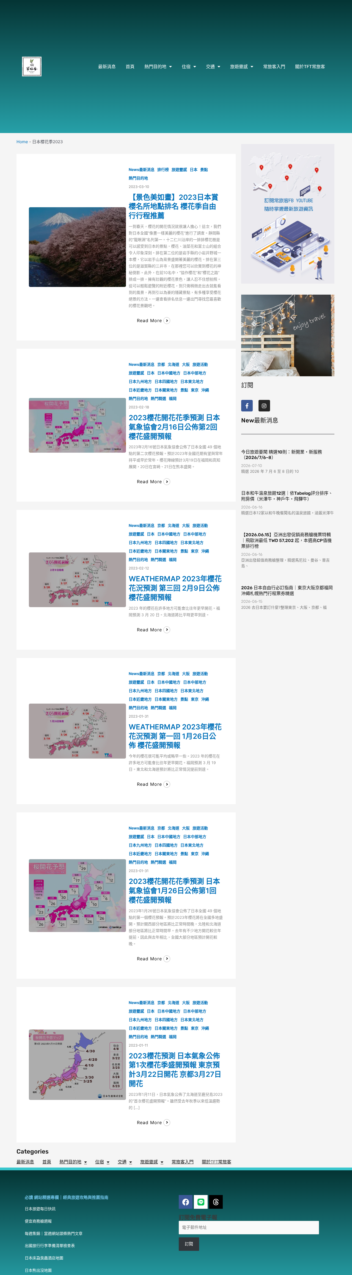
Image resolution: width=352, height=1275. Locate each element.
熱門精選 (158, 398)
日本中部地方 (194, 372)
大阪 (186, 364)
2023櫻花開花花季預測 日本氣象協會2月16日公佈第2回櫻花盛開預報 (174, 427)
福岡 (173, 398)
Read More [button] (149, 320)
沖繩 (205, 390)
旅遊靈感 (239, 66)
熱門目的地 (155, 66)
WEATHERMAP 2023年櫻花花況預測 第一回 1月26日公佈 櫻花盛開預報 (175, 736)
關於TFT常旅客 (310, 66)
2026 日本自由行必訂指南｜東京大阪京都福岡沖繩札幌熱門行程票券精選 (287, 590)
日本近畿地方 (140, 390)
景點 (204, 169)
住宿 (186, 66)
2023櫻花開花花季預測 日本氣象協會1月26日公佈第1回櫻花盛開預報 (174, 890)
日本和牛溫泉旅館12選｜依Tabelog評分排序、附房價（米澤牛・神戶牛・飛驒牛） (287, 496)
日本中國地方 (168, 372)
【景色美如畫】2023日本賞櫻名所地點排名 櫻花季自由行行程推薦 (173, 206)
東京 (195, 390)
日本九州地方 (140, 381)
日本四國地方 (166, 381)
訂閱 (189, 1243)
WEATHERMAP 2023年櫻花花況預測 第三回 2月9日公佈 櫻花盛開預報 (175, 588)
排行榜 (163, 169)
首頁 (130, 66)
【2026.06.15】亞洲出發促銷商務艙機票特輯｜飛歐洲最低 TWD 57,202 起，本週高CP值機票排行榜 (286, 540)
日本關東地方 (166, 390)
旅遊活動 (200, 364)
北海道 (173, 364)
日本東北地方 (192, 381)
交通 (210, 66)
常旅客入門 (274, 66)
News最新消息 (142, 169)
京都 (161, 364)
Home (22, 141)
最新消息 (107, 66)
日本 (193, 169)
